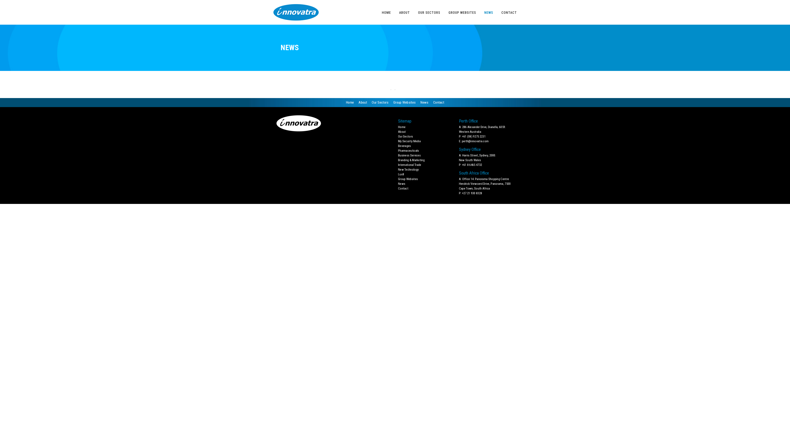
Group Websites (462, 13)
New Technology (408, 169)
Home (386, 13)
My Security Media (409, 141)
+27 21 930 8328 (472, 193)
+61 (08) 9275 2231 (474, 136)
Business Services (409, 155)
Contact (509, 13)
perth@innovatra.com (475, 141)
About (404, 13)
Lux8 (401, 174)
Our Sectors (429, 13)
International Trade (409, 165)
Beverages (404, 146)
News (488, 13)
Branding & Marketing (411, 160)
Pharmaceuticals (408, 151)
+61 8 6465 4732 (472, 165)
